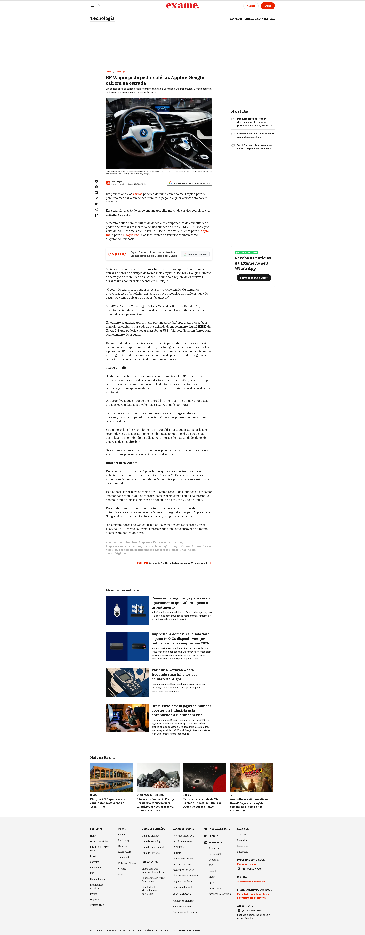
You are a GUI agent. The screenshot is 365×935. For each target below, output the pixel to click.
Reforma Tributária (183, 835)
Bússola (177, 852)
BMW (183, 549)
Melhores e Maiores (183, 900)
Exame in (214, 848)
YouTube (242, 834)
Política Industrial (182, 887)
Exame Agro (124, 851)
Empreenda (215, 888)
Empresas (145, 542)
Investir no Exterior (183, 869)
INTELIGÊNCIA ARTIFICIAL (260, 18)
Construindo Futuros (184, 858)
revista (213, 835)
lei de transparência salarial (185, 930)
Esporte (122, 846)
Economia (95, 867)
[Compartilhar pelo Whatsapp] (96, 181)
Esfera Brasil (157, 795)
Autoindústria (201, 546)
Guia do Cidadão (151, 835)
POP (120, 874)
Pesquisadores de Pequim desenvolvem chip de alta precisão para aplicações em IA (254, 122)
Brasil (93, 856)
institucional (97, 930)
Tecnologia (102, 18)
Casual (122, 834)
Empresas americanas (120, 546)
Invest (93, 893)
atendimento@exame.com (251, 881)
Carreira (94, 862)
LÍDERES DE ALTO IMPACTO (99, 849)
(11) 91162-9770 (251, 868)
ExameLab (236, 18)
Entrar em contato (247, 864)
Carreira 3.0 (215, 854)
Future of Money (127, 863)
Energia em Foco (182, 864)
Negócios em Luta (182, 881)
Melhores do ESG (182, 906)
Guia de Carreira (151, 852)
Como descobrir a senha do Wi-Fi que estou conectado (255, 135)
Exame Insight (98, 879)
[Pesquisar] (99, 5)
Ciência (122, 868)
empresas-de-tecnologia (153, 546)
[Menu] (92, 5)
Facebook (242, 851)
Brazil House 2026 (183, 841)
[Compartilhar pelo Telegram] (96, 198)
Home (108, 71)
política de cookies (132, 930)
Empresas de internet (167, 542)
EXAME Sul (178, 847)
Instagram (242, 846)
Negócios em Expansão (185, 912)
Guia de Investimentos (154, 847)
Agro (211, 882)
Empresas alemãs (166, 549)
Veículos (111, 549)
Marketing (123, 840)
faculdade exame (219, 828)
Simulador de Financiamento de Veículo (150, 890)
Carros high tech (117, 553)
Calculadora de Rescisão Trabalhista (153, 870)
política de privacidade (156, 930)
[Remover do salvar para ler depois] (96, 215)
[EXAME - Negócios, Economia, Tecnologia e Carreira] (182, 5)
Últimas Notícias (99, 841)
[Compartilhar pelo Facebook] (96, 187)
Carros (185, 546)
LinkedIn (242, 840)
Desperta (214, 859)
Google (175, 546)
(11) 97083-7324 (251, 910)
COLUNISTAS (97, 905)
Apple (192, 549)
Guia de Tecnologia (152, 841)
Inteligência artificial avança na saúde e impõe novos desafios (254, 147)
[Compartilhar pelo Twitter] (96, 204)
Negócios (95, 899)
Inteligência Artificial (96, 886)
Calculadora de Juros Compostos (153, 879)
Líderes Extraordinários (185, 875)
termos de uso (114, 930)
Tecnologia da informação (136, 549)
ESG (92, 873)
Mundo (122, 828)
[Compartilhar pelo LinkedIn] (96, 192)
